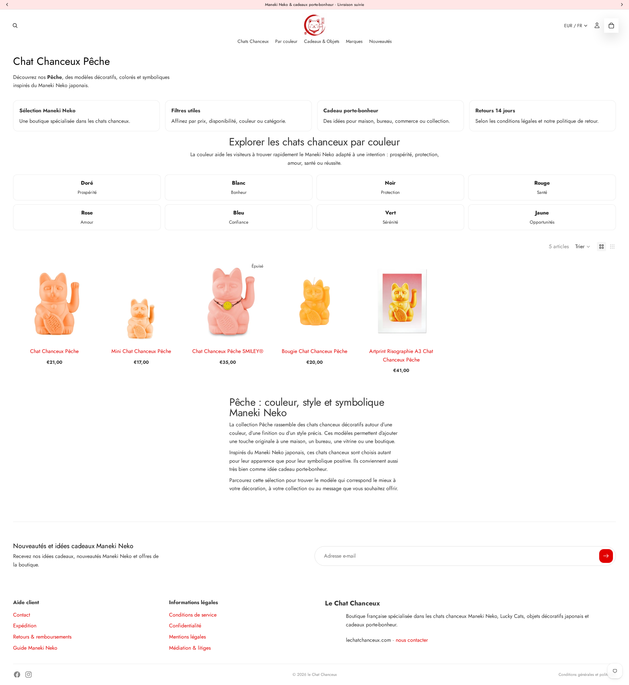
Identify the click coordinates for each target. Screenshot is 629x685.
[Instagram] (28, 674)
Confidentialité (185, 625)
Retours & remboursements (42, 636)
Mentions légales (187, 636)
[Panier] (611, 25)
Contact (21, 615)
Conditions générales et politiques (587, 674)
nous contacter (412, 640)
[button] (582, 246)
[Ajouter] (86, 332)
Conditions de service (193, 615)
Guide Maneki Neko (35, 648)
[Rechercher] (15, 25)
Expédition (24, 625)
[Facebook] (17, 674)
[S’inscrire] (606, 556)
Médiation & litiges (190, 648)
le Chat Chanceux (322, 674)
